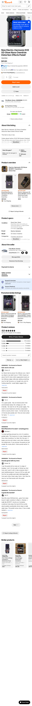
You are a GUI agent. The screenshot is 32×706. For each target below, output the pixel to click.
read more (4, 385)
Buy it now (16, 82)
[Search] (29, 6)
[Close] (28, 22)
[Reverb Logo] (8, 2)
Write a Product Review (16, 337)
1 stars (3, 350)
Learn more (20, 228)
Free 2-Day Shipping (6, 63)
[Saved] (25, 2)
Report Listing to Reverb (16, 119)
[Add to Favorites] (29, 18)
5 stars (4, 341)
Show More (16, 142)
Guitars (14, 9)
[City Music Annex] (5, 251)
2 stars (4, 348)
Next (15, 525)
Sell (21, 2)
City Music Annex (10, 100)
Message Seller (16, 257)
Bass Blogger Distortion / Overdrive (18, 559)
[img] (19, 100)
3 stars (4, 346)
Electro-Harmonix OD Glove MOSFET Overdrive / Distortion (18, 169)
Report (5, 390)
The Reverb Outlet (6, 9)
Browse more (15, 206)
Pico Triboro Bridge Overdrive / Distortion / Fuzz (7, 559)
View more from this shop (16, 261)
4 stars (4, 343)
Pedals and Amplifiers (23, 9)
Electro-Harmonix (16, 231)
